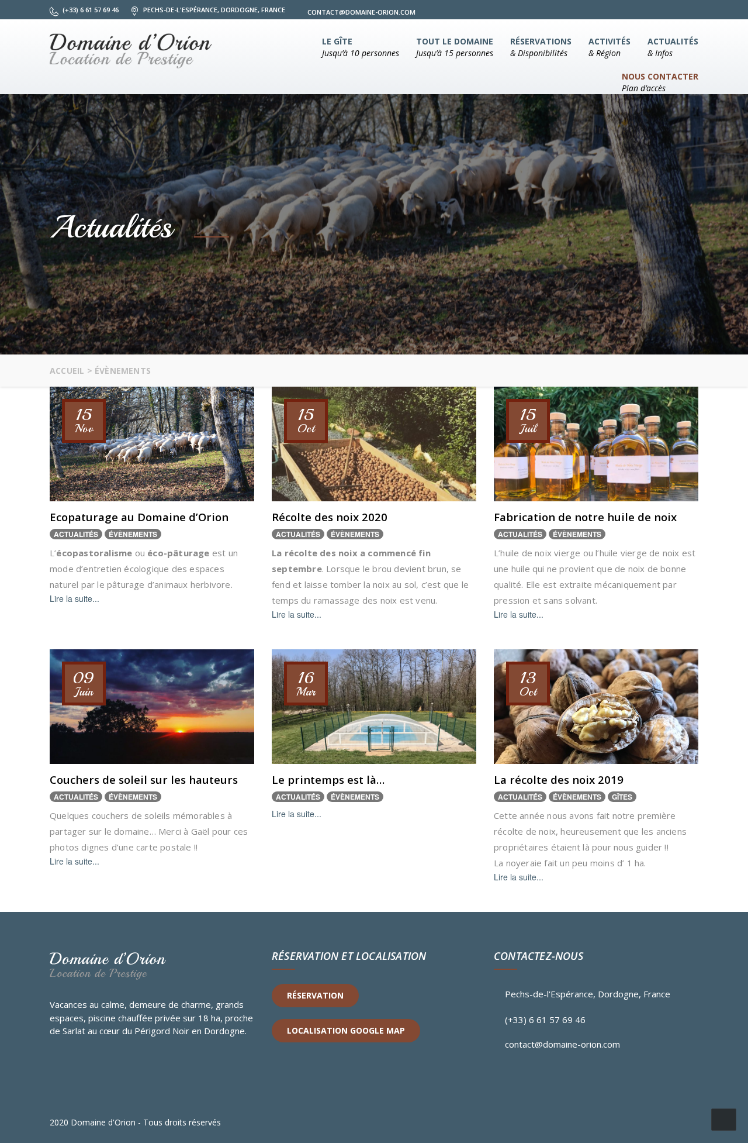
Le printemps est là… (328, 779)
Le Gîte (360, 47)
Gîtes (622, 796)
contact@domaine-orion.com (562, 1044)
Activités (609, 47)
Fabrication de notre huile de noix (585, 516)
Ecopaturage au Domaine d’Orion (139, 516)
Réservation (315, 995)
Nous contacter (660, 82)
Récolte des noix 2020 (329, 516)
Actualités (672, 47)
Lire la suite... (74, 598)
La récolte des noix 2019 (559, 779)
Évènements (133, 534)
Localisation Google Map (346, 1030)
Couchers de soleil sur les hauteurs (144, 779)
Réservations (541, 47)
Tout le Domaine (454, 47)
